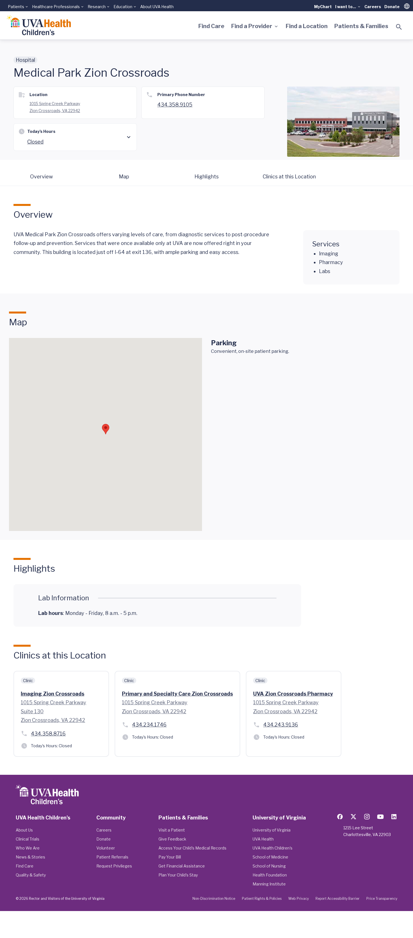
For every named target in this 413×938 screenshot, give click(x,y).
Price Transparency (381, 898)
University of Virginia (272, 830)
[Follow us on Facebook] (340, 816)
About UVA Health (157, 6)
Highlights (206, 177)
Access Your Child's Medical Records (192, 848)
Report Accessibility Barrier (338, 898)
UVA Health (263, 839)
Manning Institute (269, 884)
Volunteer (105, 848)
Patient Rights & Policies (262, 898)
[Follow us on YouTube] (380, 816)
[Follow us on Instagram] (367, 816)
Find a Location (307, 26)
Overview (41, 177)
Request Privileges (114, 866)
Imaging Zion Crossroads (52, 694)
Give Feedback (172, 839)
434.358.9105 (174, 105)
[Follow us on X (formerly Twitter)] (353, 816)
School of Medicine (270, 857)
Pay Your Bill (169, 857)
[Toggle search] (399, 27)
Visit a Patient (171, 830)
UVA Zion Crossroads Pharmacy (293, 694)
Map (124, 177)
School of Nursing (269, 866)
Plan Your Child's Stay (178, 875)
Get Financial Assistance (181, 866)
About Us (24, 830)
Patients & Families (361, 26)
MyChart (323, 6)
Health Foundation (270, 875)
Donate (392, 6)
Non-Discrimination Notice (213, 898)
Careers (372, 6)
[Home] (39, 25)
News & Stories (30, 857)
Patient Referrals (112, 857)
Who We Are (28, 848)
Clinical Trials (27, 839)
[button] (105, 429)
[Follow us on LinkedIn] (394, 816)
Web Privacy (298, 898)
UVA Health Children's (272, 848)
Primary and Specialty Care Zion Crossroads (177, 694)
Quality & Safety (31, 875)
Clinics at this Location (289, 177)
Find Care (211, 26)
